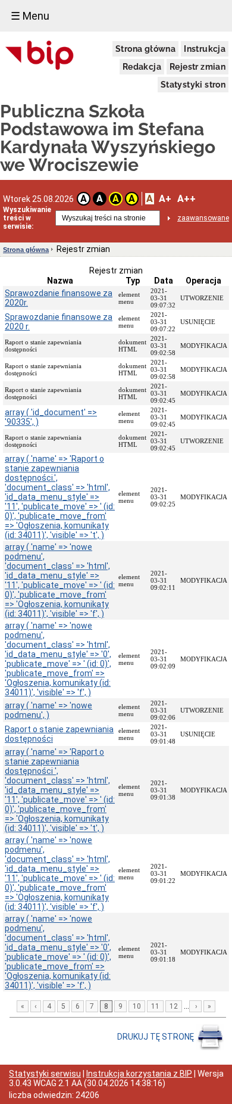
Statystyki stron (193, 84)
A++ (186, 198)
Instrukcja (204, 49)
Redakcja (142, 66)
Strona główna (145, 49)
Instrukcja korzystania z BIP (139, 1073)
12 (174, 1006)
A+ (165, 198)
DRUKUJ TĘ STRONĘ (156, 1036)
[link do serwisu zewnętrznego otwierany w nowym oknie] (39, 56)
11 (155, 1006)
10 (137, 1006)
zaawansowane (203, 218)
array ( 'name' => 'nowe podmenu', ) (48, 710)
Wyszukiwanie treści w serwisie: (27, 218)
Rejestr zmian (197, 66)
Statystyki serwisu (45, 1073)
